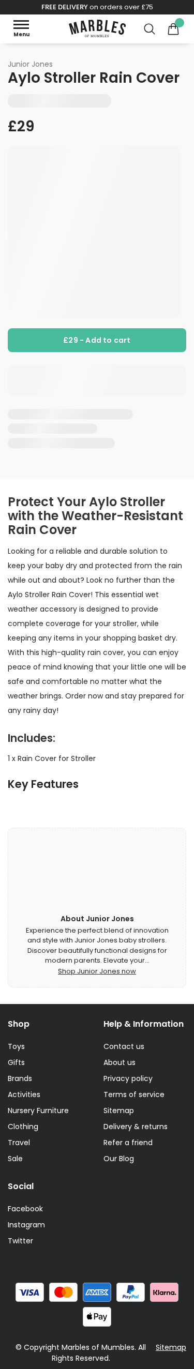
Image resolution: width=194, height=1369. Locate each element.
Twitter (20, 1241)
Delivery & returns (135, 1126)
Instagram (26, 1225)
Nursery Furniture (38, 1110)
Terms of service (134, 1094)
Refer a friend (128, 1142)
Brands (20, 1078)
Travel (19, 1142)
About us (119, 1062)
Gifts (16, 1062)
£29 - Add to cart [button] (96, 340)
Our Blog (118, 1158)
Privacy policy (128, 1078)
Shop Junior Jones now (97, 971)
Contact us (123, 1046)
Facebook (25, 1209)
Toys (16, 1046)
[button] (21, 28)
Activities (24, 1094)
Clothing (23, 1126)
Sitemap (118, 1110)
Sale (15, 1158)
